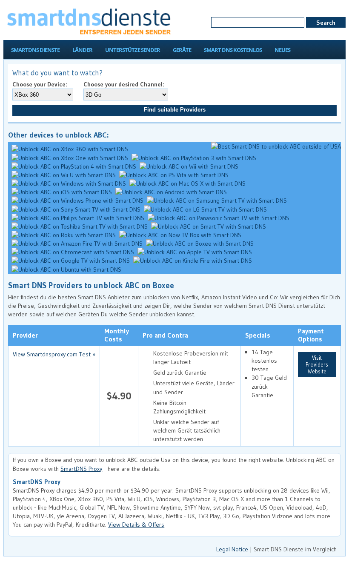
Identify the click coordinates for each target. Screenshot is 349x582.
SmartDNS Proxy (81, 469)
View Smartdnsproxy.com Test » (54, 354)
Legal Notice (232, 549)
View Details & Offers (136, 524)
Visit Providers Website (317, 364)
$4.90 (119, 396)
